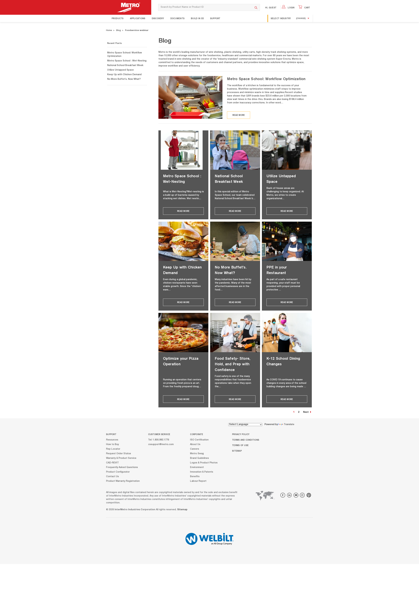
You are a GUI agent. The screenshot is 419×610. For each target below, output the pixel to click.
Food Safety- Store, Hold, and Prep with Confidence (232, 364)
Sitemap (237, 450)
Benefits (195, 476)
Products (118, 18)
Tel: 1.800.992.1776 (158, 440)
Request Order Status (118, 453)
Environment (197, 467)
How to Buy (112, 444)
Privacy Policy (241, 434)
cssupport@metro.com (161, 444)
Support (215, 18)
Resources (112, 440)
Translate (289, 424)
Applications (137, 18)
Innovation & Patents (201, 472)
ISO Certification (199, 440)
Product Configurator (118, 472)
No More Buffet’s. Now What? (124, 79)
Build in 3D (197, 18)
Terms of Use (240, 445)
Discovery (158, 18)
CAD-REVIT (112, 463)
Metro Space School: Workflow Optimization (266, 78)
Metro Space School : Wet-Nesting (126, 61)
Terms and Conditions (245, 439)
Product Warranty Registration (123, 481)
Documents (177, 18)
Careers (194, 449)
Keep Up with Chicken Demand (124, 75)
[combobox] (205, 7)
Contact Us (112, 476)
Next (306, 412)
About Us (195, 444)
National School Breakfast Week (125, 65)
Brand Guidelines (199, 458)
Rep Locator (113, 449)
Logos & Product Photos (204, 463)
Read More (238, 115)
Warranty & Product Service (121, 458)
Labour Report (198, 481)
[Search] (256, 7)
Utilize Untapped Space (120, 70)
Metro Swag (197, 453)
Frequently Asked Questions (122, 467)
